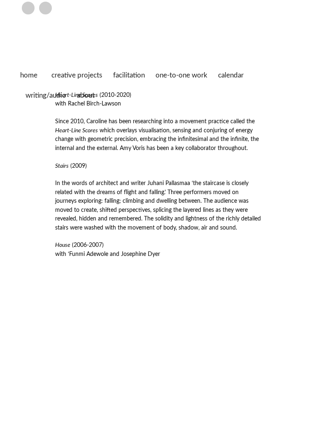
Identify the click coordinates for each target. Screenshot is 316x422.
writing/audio (46, 95)
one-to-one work (181, 75)
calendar (231, 75)
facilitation (129, 75)
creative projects (76, 75)
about (86, 95)
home (28, 75)
